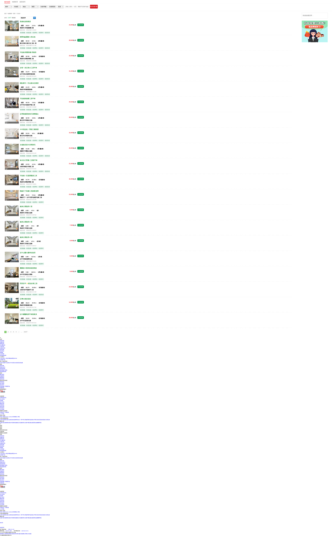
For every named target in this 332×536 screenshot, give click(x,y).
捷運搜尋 (22, 2)
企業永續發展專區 (4, 418)
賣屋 (1, 459)
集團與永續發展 (3, 506)
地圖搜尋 (15, 2)
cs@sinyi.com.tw (24, 530)
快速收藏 (80, 24)
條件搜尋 (7, 2)
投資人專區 (2, 415)
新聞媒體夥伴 (3, 389)
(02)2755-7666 (8, 530)
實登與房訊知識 (3, 475)
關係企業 (2, 421)
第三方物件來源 (3, 361)
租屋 (1, 468)
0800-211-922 (11, 529)
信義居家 (2, 491)
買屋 (1, 434)
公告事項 (2, 356)
